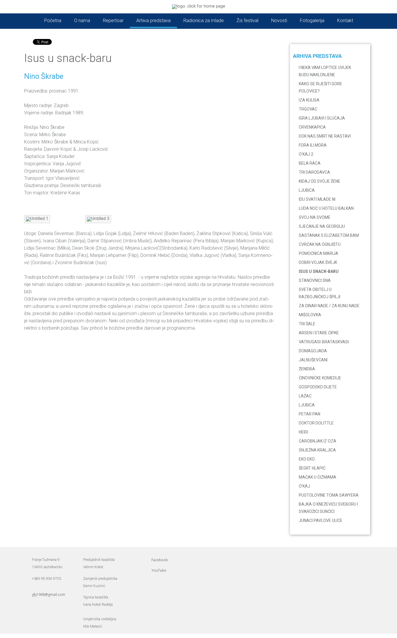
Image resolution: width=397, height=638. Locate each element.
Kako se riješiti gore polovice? (320, 87)
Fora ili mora (313, 145)
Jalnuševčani (313, 360)
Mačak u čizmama (317, 477)
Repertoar (113, 20)
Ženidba (307, 369)
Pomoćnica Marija (318, 253)
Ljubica (307, 190)
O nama (82, 20)
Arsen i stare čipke (319, 332)
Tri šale (307, 323)
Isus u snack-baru (319, 271)
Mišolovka (310, 314)
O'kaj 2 (306, 154)
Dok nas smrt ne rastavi (325, 136)
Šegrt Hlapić (312, 468)
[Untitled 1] (37, 218)
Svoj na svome (314, 217)
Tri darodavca (314, 172)
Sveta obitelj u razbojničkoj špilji (319, 293)
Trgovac (308, 109)
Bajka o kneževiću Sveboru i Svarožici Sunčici (328, 508)
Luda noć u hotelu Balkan (326, 208)
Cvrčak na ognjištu (320, 244)
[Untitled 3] (98, 218)
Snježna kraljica (317, 450)
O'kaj (304, 486)
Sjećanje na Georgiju (322, 226)
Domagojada (313, 351)
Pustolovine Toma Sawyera (329, 495)
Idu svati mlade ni (317, 199)
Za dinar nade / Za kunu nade (329, 305)
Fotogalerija (312, 20)
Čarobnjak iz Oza (317, 441)
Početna (52, 20)
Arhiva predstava (153, 20)
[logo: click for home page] (198, 6)
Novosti (279, 20)
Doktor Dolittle (316, 423)
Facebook (159, 559)
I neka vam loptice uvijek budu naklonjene (325, 71)
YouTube (158, 570)
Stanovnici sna (315, 280)
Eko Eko (307, 459)
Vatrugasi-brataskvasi (324, 342)
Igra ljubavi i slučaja (322, 118)
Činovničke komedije (320, 378)
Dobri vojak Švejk (318, 262)
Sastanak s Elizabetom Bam (329, 235)
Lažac (305, 396)
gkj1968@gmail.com (48, 594)
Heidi (303, 432)
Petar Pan (309, 414)
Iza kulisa (309, 100)
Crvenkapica (312, 127)
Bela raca (310, 163)
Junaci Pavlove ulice (320, 520)
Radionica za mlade (203, 20)
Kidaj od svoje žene (319, 181)
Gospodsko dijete (318, 387)
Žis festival (247, 20)
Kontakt (345, 20)
